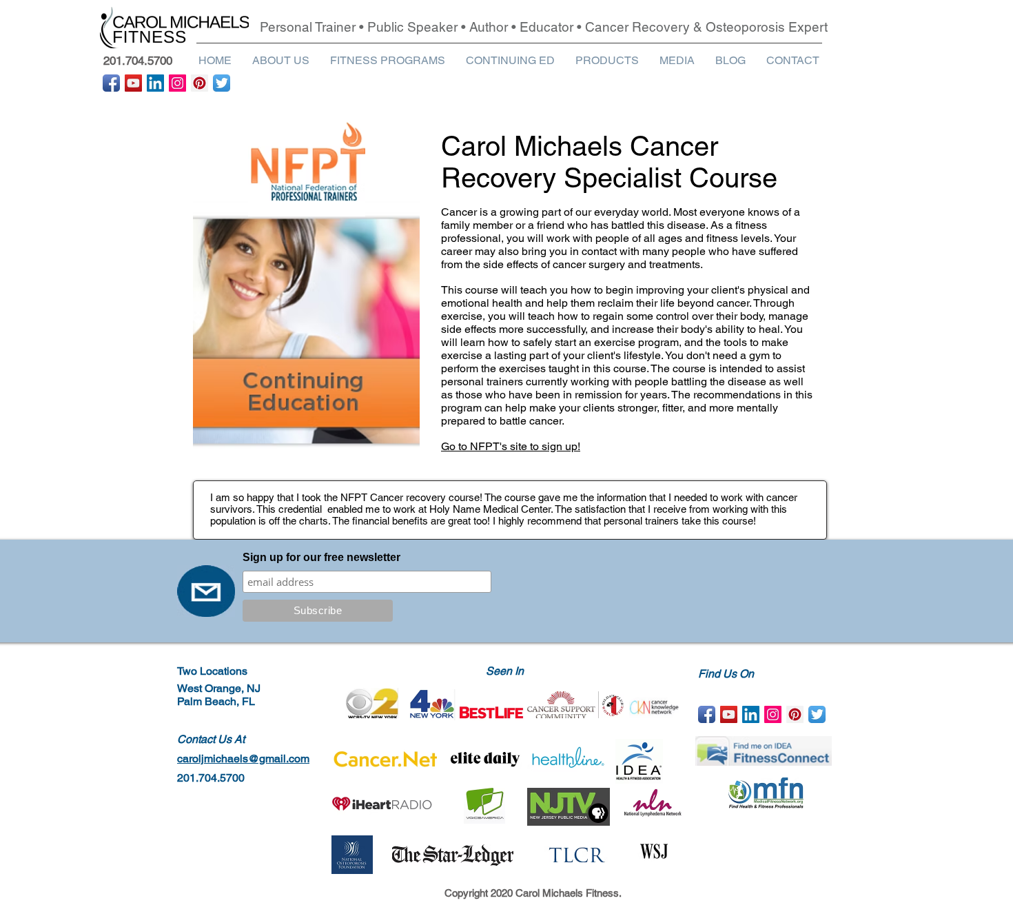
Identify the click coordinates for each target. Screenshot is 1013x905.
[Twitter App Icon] (221, 83)
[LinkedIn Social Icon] (155, 83)
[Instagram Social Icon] (177, 83)
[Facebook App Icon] (111, 83)
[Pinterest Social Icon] (199, 83)
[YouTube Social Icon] (133, 83)
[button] (281, 60)
